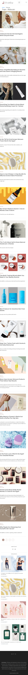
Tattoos (2, 341)
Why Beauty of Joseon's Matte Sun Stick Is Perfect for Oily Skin (11, 417)
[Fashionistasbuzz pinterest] (12, 654)
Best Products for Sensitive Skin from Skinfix (12, 309)
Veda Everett (4, 576)
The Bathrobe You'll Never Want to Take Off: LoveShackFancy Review (13, 620)
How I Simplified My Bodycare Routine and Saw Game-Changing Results (12, 70)
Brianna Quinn (5, 643)
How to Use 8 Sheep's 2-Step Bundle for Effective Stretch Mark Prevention (13, 175)
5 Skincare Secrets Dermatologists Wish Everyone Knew (11, 34)
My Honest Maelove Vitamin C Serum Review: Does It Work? (12, 209)
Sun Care (2, 414)
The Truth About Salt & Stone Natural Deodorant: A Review (12, 243)
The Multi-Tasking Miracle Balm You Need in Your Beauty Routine (12, 276)
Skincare (2, 31)
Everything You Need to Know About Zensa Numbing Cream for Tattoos (12, 105)
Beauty (1, 30)
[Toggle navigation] (19, 2)
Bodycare (2, 67)
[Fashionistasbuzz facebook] (14, 654)
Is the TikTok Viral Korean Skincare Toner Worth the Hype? (11, 140)
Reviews (1, 102)
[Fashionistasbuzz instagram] (15, 654)
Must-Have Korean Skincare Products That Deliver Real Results (12, 380)
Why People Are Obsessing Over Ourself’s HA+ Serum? (10, 528)
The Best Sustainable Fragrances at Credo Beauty (11, 642)
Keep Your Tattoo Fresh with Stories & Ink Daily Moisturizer (12, 344)
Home (3, 7)
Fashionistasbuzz (13, 673)
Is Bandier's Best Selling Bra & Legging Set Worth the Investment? (12, 574)
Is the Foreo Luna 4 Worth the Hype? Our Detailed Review (12, 454)
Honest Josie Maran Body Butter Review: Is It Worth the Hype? (10, 490)
